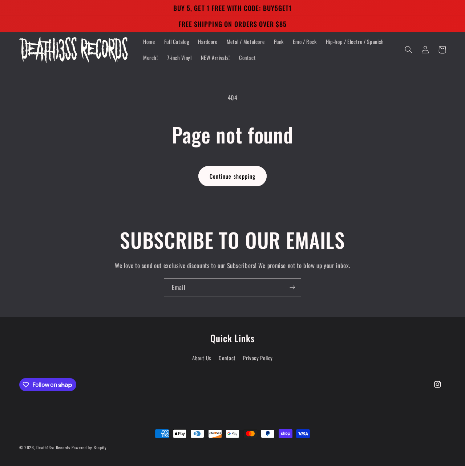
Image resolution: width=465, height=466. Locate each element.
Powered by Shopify (89, 447)
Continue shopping (232, 176)
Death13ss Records (53, 447)
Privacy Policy (258, 358)
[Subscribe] (292, 287)
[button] (408, 49)
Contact (227, 358)
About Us (201, 358)
